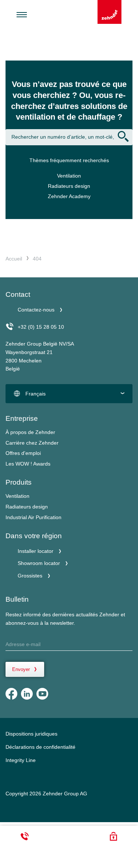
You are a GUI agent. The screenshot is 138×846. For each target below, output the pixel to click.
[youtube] (42, 694)
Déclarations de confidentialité (40, 747)
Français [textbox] (35, 394)
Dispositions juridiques (31, 734)
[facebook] (11, 694)
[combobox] (69, 393)
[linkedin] (27, 694)
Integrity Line (21, 760)
